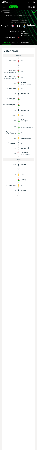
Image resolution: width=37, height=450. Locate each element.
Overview (6, 42)
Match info (25, 42)
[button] (31, 6)
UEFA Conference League (4, 7)
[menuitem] (17, 6)
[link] (13, 6)
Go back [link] (7, 12)
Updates (15, 42)
